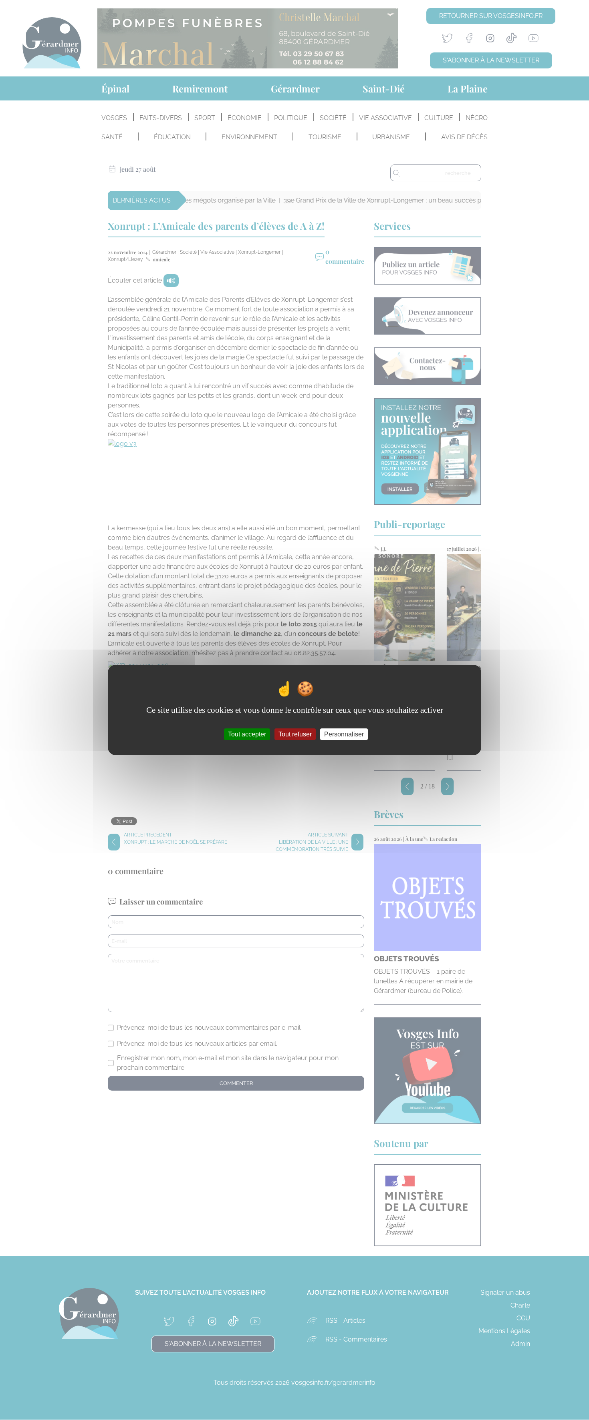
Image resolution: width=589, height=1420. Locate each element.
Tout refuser (295, 734)
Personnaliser (344, 734)
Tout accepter (247, 734)
